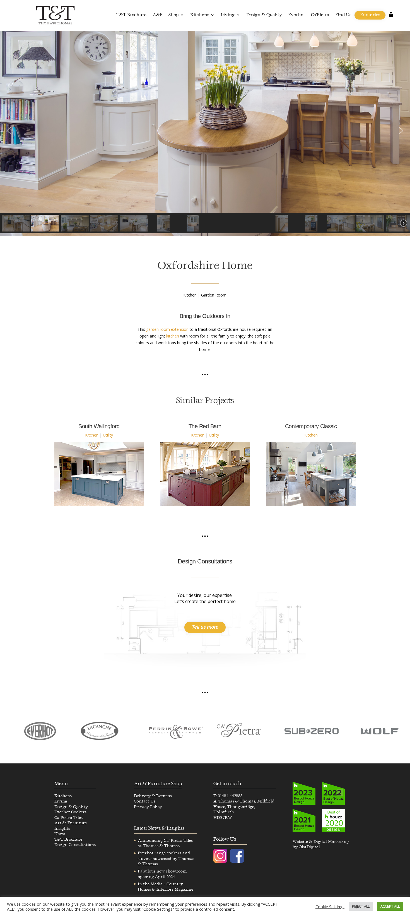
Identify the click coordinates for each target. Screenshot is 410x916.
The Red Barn (205, 426)
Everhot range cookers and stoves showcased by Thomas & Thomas (166, 858)
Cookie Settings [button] (329, 906)
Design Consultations (75, 844)
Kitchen (91, 435)
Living (228, 15)
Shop (173, 15)
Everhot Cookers (70, 812)
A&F (157, 15)
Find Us (343, 15)
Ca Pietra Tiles (68, 817)
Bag (391, 16)
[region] (205, 133)
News (59, 833)
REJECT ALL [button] (361, 906)
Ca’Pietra (320, 15)
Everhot (296, 15)
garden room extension (167, 329)
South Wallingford (99, 426)
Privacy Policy (148, 806)
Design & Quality (264, 15)
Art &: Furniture (70, 823)
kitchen (172, 336)
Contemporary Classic (311, 426)
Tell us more (205, 626)
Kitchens (199, 15)
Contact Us (144, 801)
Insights (62, 828)
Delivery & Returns (153, 796)
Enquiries (370, 15)
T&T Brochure (131, 15)
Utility (108, 435)
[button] (8, 130)
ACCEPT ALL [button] (390, 906)
